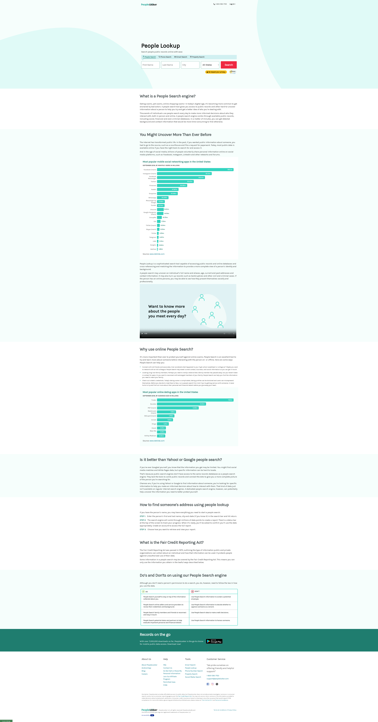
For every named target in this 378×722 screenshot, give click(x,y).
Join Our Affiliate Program (170, 677)
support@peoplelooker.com (218, 679)
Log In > (232, 4)
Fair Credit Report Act (185, 696)
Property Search (191, 674)
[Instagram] (212, 684)
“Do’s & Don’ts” (207, 700)
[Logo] (150, 710)
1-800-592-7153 (213, 676)
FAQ (164, 665)
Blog (143, 671)
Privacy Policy (231, 710)
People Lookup (190, 668)
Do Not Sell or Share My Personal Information (172, 672)
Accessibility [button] (146, 715)
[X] (217, 684)
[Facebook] (208, 684)
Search (229, 64)
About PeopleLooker (149, 665)
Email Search (190, 665)
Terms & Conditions (221, 700)
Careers (145, 674)
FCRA (165, 685)
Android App (146, 668)
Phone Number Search (194, 671)
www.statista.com (157, 254)
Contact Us (167, 668)
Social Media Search (193, 677)
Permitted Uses (169, 682)
